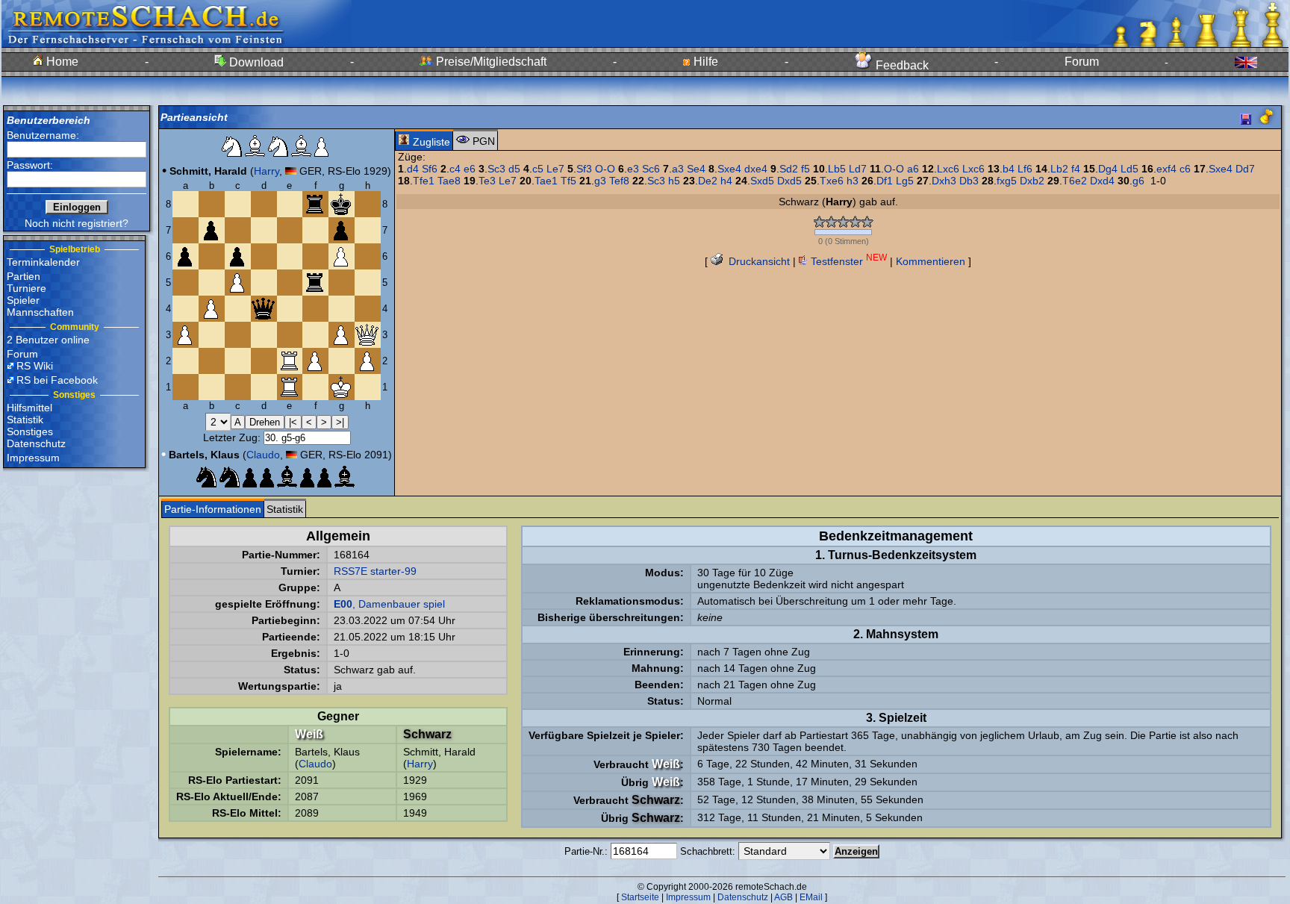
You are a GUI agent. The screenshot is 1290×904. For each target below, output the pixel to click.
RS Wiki (34, 366)
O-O (605, 169)
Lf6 (1025, 169)
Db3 (969, 181)
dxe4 (755, 169)
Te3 (487, 181)
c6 (1185, 169)
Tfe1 (423, 181)
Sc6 (651, 169)
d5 (514, 169)
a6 (913, 169)
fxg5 (1007, 181)
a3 (678, 169)
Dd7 (1245, 169)
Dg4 (1108, 169)
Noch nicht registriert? (76, 223)
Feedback (901, 65)
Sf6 (429, 169)
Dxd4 (1102, 181)
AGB (783, 897)
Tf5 (568, 181)
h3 (853, 181)
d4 (413, 169)
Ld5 (1129, 169)
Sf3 (584, 169)
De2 (707, 181)
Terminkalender (43, 262)
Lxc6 (948, 169)
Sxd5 (762, 181)
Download (255, 62)
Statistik (25, 419)
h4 (726, 181)
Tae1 (546, 181)
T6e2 (1074, 181)
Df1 (884, 181)
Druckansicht (758, 261)
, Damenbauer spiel (389, 604)
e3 (633, 169)
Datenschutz (36, 443)
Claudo (263, 455)
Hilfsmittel (29, 408)
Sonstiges (30, 431)
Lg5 (905, 181)
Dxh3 (944, 181)
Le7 (555, 169)
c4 (455, 169)
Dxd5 (789, 181)
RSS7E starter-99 (375, 571)
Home (60, 61)
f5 (805, 169)
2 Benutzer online (48, 340)
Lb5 (837, 169)
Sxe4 (729, 169)
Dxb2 (1032, 181)
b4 (1009, 169)
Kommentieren (930, 261)
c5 (537, 169)
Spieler (23, 300)
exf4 (1166, 169)
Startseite (640, 897)
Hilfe (704, 61)
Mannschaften (40, 312)
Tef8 (619, 181)
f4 (1075, 169)
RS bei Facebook (57, 380)
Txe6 (832, 181)
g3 (600, 181)
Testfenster (847, 261)
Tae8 (449, 181)
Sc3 (496, 169)
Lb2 (1059, 169)
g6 (1138, 181)
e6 (470, 169)
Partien (23, 276)
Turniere (26, 288)
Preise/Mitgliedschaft (489, 61)
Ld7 (858, 169)
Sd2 (788, 169)
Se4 (696, 169)
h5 (674, 181)
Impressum (33, 458)
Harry (266, 171)
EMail (811, 897)
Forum (1082, 61)
